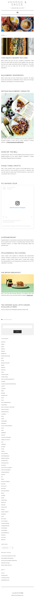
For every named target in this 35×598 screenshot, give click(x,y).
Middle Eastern (5, 458)
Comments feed (5, 577)
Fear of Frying (5, 409)
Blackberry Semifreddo (12, 75)
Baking (3, 349)
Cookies (3, 388)
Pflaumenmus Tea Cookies (13, 253)
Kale (22, 593)
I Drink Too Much (5, 439)
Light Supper (4, 453)
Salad (2, 497)
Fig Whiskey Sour (9, 183)
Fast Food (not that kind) (7, 407)
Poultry (3, 483)
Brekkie (3, 367)
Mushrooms (4, 460)
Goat (2, 428)
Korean (3, 446)
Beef (2, 358)
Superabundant (8, 237)
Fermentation (5, 411)
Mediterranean (5, 456)
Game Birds (4, 421)
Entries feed (4, 575)
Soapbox (3, 514)
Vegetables (4, 528)
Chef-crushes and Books (7, 379)
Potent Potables (5, 481)
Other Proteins (5, 472)
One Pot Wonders (5, 469)
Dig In (17, 23)
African (3, 342)
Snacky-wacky (5, 511)
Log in (2, 573)
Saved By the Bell (9, 152)
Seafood (3, 502)
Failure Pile (4, 404)
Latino (3, 451)
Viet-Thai (3, 537)
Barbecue (3, 353)
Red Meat (3, 488)
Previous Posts (8, 319)
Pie (2, 476)
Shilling (3, 504)
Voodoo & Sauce (17, 3)
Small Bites (4, 507)
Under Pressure (5, 525)
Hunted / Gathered (6, 437)
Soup (2, 516)
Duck (2, 397)
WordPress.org (5, 580)
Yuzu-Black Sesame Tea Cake (14, 58)
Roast (2, 493)
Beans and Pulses (5, 356)
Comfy (3, 386)
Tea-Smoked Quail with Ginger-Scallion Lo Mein (15, 306)
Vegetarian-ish (5, 532)
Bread (2, 365)
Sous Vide (3, 518)
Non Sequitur (4, 463)
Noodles (3, 465)
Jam (2, 442)
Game (2, 418)
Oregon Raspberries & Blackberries (15, 142)
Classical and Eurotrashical (8, 383)
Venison (3, 535)
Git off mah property (6, 425)
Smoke (3, 509)
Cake (2, 372)
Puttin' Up (3, 486)
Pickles (3, 474)
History (3, 435)
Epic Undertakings (6, 402)
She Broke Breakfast (11, 272)
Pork (2, 479)
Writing (3, 539)
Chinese (3, 381)
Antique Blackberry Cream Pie (15, 91)
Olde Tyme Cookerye (6, 467)
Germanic (3, 423)
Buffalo (3, 369)
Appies (2, 344)
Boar (2, 360)
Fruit (2, 416)
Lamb (2, 449)
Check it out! (30, 295)
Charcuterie (4, 376)
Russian (3, 495)
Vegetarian (4, 530)
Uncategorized (5, 523)
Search (17, 331)
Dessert (3, 393)
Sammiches (4, 500)
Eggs (2, 400)
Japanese (3, 444)
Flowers (3, 414)
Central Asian (4, 374)
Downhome (4, 395)
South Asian (4, 521)
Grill (2, 430)
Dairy (2, 390)
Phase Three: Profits (11, 166)
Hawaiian (3, 432)
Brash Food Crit (5, 363)
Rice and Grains (5, 490)
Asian (2, 346)
